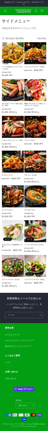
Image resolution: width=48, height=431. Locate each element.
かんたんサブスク (12, 335)
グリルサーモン (30, 210)
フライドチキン (30, 140)
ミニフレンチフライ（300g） (34, 67)
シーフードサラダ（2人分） (34, 245)
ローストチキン (7, 210)
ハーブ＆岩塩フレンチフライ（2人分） (12, 68)
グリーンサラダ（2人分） (11, 279)
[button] (5, 11)
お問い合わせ (10, 379)
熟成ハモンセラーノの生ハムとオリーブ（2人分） (34, 104)
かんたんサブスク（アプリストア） (20, 340)
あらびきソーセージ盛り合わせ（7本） (12, 104)
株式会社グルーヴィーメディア (18, 346)
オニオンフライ (7, 175)
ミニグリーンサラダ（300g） (34, 279)
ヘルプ (8, 362)
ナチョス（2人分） (31, 175)
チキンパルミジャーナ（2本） (13, 140)
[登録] (40, 315)
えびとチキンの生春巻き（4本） (12, 246)
